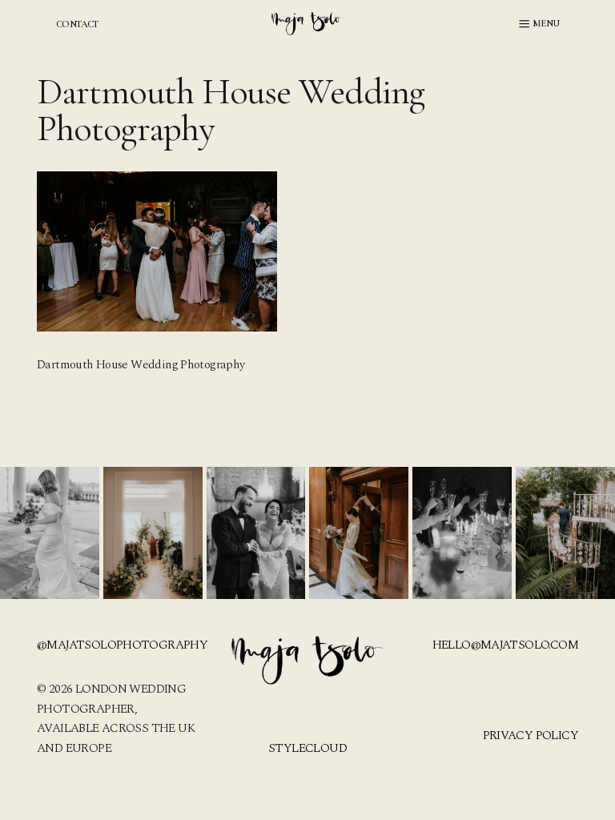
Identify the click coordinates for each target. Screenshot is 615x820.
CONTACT (77, 24)
